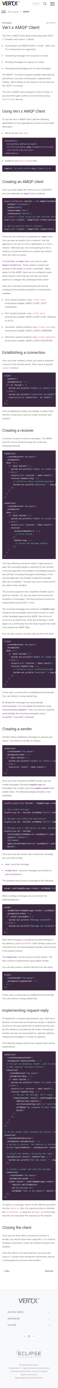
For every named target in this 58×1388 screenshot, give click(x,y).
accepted (6, 717)
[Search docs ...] (45, 4)
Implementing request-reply (25, 1010)
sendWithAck (11, 870)
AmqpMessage (48, 609)
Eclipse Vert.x (16, 1312)
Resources (14, 1318)
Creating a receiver (18, 430)
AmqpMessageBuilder (44, 788)
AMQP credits (28, 602)
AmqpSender (12, 957)
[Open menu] (52, 3)
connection (31, 696)
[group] (29, 1336)
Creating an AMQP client (23, 182)
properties (7, 620)
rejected (17, 717)
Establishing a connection (23, 352)
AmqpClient (29, 193)
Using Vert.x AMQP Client (23, 111)
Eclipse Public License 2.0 (30, 1371)
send (7, 864)
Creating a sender (17, 729)
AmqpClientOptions (11, 265)
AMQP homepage (14, 85)
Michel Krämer (36, 1378)
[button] (52, 3)
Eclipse (12, 1325)
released (29, 717)
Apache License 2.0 (29, 1374)
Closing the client (16, 1227)
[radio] (24, 1336)
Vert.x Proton (8, 99)
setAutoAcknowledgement (14, 710)
